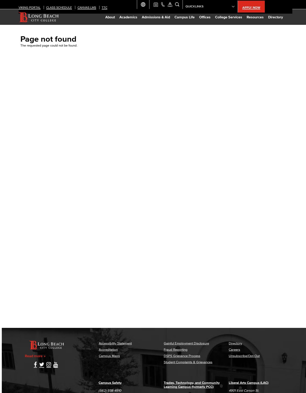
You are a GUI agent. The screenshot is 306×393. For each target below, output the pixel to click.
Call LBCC (163, 4)
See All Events (156, 4)
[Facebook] (35, 365)
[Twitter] (41, 365)
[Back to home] (38, 17)
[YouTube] (55, 365)
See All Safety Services (170, 4)
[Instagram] (48, 365)
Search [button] (177, 4)
